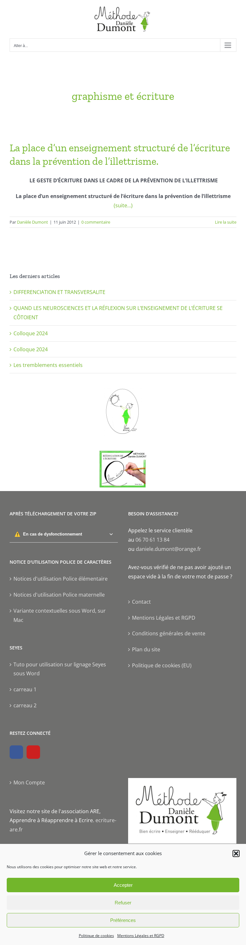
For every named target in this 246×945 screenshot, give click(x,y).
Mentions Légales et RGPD (140, 935)
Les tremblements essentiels (48, 365)
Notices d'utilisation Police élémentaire (60, 578)
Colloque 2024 (30, 333)
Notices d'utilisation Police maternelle (59, 594)
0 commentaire (95, 222)
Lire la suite (225, 222)
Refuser (123, 902)
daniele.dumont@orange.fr (168, 548)
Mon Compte (29, 782)
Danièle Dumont (32, 222)
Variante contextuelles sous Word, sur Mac (59, 615)
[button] (236, 853)
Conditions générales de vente (168, 633)
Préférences (123, 920)
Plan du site (146, 649)
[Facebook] (16, 752)
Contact (141, 601)
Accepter (123, 885)
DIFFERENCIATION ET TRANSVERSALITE (59, 292)
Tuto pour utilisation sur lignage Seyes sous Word (59, 669)
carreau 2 (25, 705)
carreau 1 (25, 689)
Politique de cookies (96, 935)
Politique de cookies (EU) (162, 665)
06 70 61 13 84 (152, 539)
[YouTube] (33, 752)
